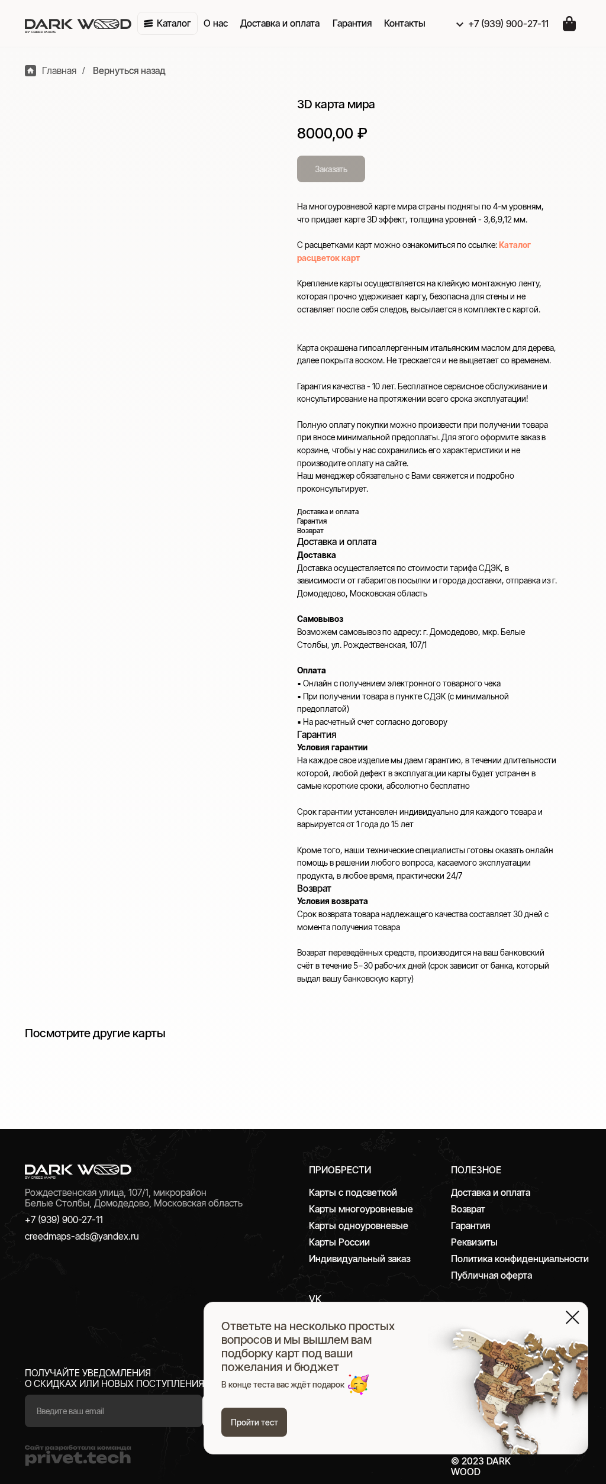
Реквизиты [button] (474, 1242)
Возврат (468, 1209)
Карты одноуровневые (358, 1225)
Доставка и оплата (490, 1192)
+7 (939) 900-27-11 (64, 1219)
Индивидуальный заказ (359, 1258)
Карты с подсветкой (353, 1192)
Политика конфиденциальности (520, 1258)
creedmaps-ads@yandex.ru (82, 1236)
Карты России (339, 1242)
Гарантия (470, 1225)
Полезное (476, 1170)
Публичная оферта (491, 1275)
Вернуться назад (129, 70)
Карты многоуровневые (361, 1209)
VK (315, 1299)
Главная (59, 70)
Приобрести (340, 1170)
